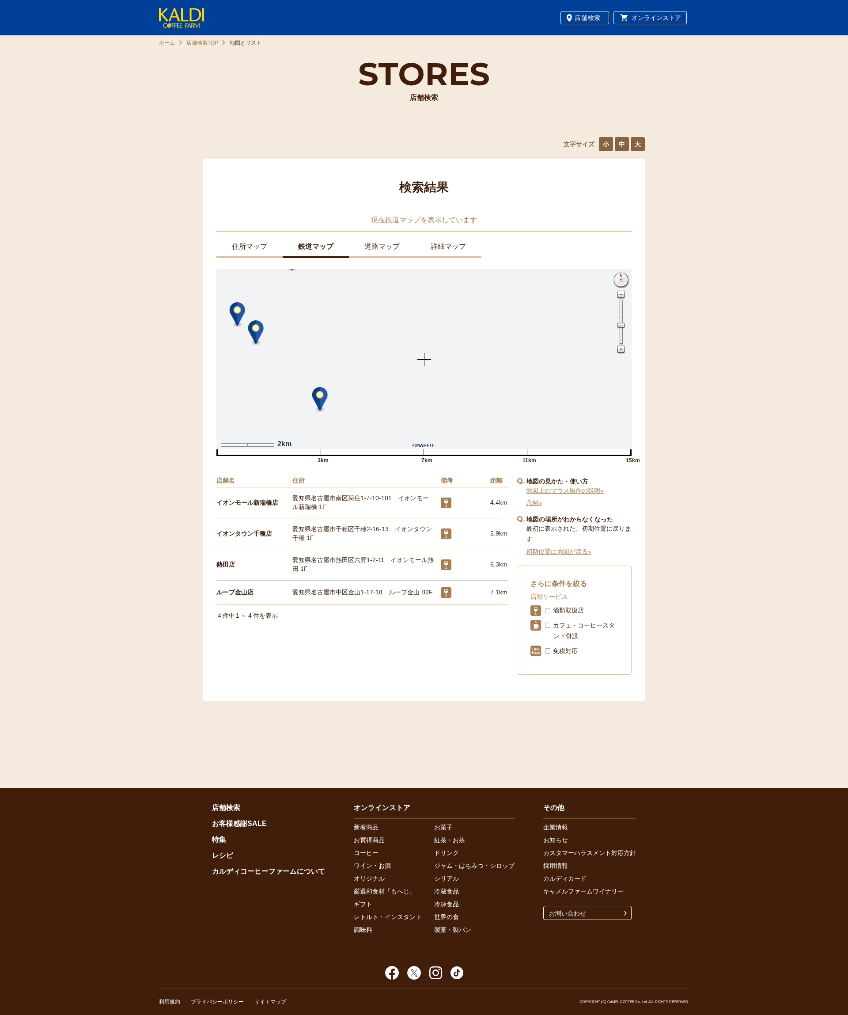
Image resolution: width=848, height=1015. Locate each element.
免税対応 (565, 650)
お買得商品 (369, 840)
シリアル (446, 878)
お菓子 (443, 827)
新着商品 (366, 827)
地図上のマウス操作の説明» (565, 490)
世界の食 (446, 916)
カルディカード (565, 878)
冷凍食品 (446, 904)
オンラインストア (656, 17)
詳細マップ (448, 246)
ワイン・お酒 (372, 865)
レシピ (222, 855)
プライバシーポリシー (217, 1002)
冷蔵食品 (446, 891)
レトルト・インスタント (388, 916)
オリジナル (369, 878)
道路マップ (382, 246)
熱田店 (225, 564)
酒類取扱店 (568, 610)
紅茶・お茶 (449, 840)
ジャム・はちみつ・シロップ (474, 865)
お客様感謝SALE (239, 823)
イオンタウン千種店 (244, 533)
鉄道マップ (315, 246)
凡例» (534, 502)
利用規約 (169, 1002)
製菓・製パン (452, 929)
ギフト (363, 904)
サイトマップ (270, 1002)
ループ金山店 (235, 592)
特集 (219, 839)
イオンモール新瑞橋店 (247, 502)
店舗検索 (588, 17)
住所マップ (249, 246)
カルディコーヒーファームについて (268, 871)
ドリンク (446, 852)
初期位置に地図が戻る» (558, 551)
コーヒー (366, 852)
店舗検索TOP (202, 43)
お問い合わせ (567, 913)
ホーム (167, 43)
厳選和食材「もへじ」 (385, 891)
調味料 (363, 929)
